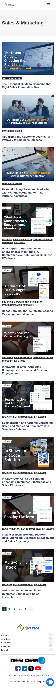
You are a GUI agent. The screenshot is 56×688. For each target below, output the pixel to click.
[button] (51, 634)
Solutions (7, 243)
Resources (6, 643)
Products (5, 635)
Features (7, 240)
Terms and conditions (20, 682)
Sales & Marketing (12, 78)
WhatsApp (20, 243)
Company (5, 646)
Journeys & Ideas (22, 240)
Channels (7, 302)
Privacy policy (39, 682)
